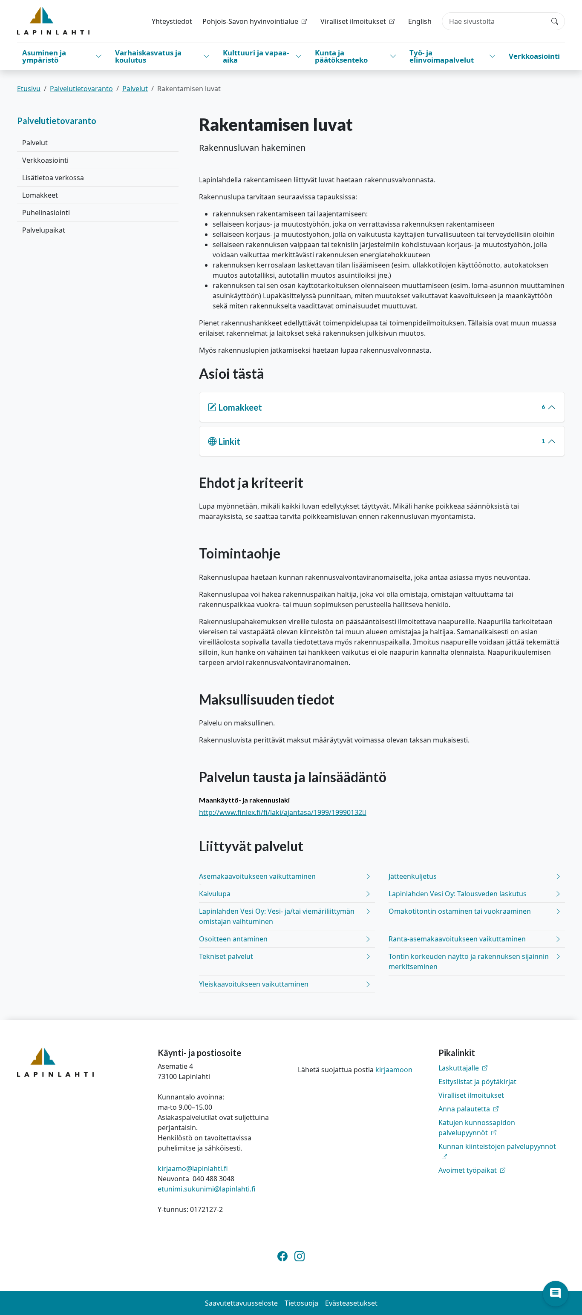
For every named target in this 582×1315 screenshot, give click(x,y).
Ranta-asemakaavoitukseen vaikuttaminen (457, 939)
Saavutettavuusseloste (241, 1303)
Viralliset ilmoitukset (471, 1095)
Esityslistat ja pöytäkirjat (477, 1081)
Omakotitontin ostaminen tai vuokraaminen (460, 911)
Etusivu (28, 88)
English (420, 21)
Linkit (382, 441)
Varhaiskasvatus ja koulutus (148, 56)
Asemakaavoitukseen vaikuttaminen (257, 876)
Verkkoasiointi (534, 56)
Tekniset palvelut (226, 956)
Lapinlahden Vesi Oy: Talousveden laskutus (458, 893)
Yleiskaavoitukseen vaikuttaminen (253, 984)
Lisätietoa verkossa (53, 177)
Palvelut (135, 88)
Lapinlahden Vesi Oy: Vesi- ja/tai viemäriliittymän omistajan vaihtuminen (276, 916)
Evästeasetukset (351, 1303)
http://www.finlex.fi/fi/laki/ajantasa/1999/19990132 (282, 812)
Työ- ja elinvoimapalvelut (441, 56)
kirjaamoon (393, 1069)
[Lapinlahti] (53, 21)
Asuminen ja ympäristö (44, 56)
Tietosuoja (301, 1303)
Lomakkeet (40, 195)
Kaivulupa (214, 893)
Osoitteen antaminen (233, 939)
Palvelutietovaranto (81, 88)
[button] (555, 1293)
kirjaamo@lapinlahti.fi (193, 1168)
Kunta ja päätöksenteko (341, 56)
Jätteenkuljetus (413, 876)
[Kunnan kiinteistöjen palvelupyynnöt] (501, 1156)
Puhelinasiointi (46, 212)
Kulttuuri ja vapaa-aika (256, 56)
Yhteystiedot (172, 21)
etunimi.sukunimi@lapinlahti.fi (207, 1189)
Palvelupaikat (43, 230)
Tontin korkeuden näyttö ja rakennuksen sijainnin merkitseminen (469, 961)
